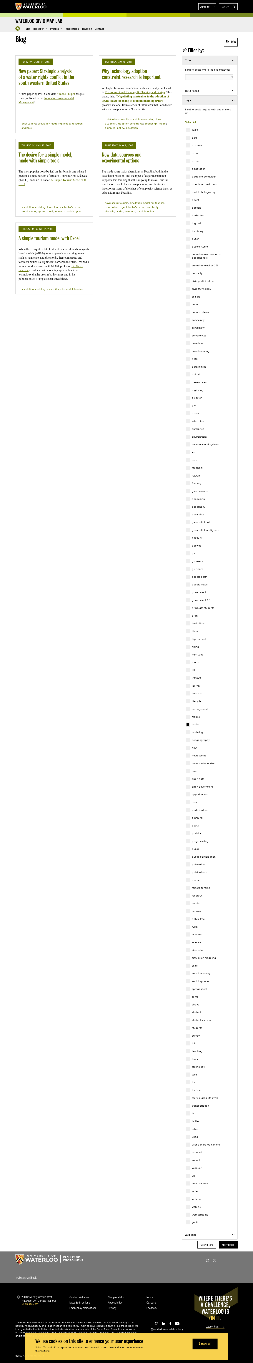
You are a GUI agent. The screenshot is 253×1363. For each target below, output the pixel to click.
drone (195, 413)
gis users (197, 561)
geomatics (198, 514)
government (199, 592)
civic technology (201, 288)
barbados (198, 215)
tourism (196, 1090)
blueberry (197, 231)
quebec (196, 880)
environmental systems (205, 444)
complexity (198, 327)
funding (196, 483)
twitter (195, 1121)
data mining (199, 366)
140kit (195, 129)
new (194, 747)
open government (202, 786)
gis (194, 553)
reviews (196, 911)
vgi (194, 1175)
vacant (196, 1160)
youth (195, 1222)
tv (193, 1113)
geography (198, 506)
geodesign (198, 498)
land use (197, 693)
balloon (196, 207)
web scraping (200, 1214)
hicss (195, 631)
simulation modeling (204, 957)
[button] (207, 7)
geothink (197, 537)
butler (195, 238)
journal (196, 685)
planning (197, 817)
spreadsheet (199, 988)
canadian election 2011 (205, 265)
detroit (196, 374)
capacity (197, 273)
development (199, 382)
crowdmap (198, 343)
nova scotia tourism (203, 763)
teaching (197, 1051)
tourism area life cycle (205, 1097)
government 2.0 (201, 600)
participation (199, 809)
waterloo (197, 1199)
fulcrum (196, 475)
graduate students (203, 607)
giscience (197, 568)
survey (196, 1035)
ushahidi (197, 1152)
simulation (198, 950)
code (195, 304)
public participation (204, 856)
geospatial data (201, 522)
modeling (197, 732)
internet (196, 677)
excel (195, 460)
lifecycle (196, 701)
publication (198, 864)
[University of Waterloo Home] (31, 6)
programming (200, 841)
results (196, 903)
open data (198, 778)
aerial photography (203, 192)
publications (199, 872)
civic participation (203, 281)
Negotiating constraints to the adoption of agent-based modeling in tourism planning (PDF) (135, 98)
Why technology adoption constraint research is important (131, 74)
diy (194, 405)
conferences (199, 335)
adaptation (198, 168)
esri (194, 452)
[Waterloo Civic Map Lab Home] (17, 28)
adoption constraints (204, 184)
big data (197, 223)
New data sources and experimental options (122, 157)
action (195, 153)
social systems (200, 981)
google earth (199, 576)
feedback (197, 467)
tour (194, 1082)
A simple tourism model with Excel (49, 238)
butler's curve (200, 246)
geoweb (197, 545)
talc (194, 1043)
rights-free (198, 918)
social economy (201, 973)
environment (199, 436)
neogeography (201, 739)
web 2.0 (196, 1206)
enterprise (198, 428)
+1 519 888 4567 (30, 1304)
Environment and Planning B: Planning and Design (135, 92)
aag (194, 137)
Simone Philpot (66, 94)
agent (195, 199)
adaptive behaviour (204, 176)
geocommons (200, 491)
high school (199, 638)
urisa (195, 1136)
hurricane (197, 654)
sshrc (195, 996)
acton (195, 161)
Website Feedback (26, 1277)
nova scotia (199, 755)
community (198, 319)
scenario (197, 934)
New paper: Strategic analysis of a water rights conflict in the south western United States (46, 77)
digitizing (197, 390)
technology (198, 1066)
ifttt (194, 670)
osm (194, 802)
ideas (195, 662)
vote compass (200, 1183)
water (195, 1191)
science (196, 942)
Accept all (205, 1344)
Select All (190, 122)
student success (201, 1020)
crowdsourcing (200, 351)
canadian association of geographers (206, 256)
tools (194, 1074)
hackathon (198, 623)
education (198, 421)
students (197, 1027)
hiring (195, 646)
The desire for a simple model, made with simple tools (45, 157)
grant (195, 615)
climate (196, 296)
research (197, 895)
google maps (200, 584)
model (195, 724)
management (200, 709)
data (195, 358)
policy (195, 825)
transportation (200, 1105)
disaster (197, 397)
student (196, 1012)
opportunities (200, 794)
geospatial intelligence (205, 530)
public (195, 848)
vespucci (197, 1167)
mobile (196, 716)
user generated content (206, 1144)
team (195, 1058)
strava (195, 1004)
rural (194, 926)
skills (195, 965)
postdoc (197, 833)
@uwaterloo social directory (167, 1329)
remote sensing (201, 887)
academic (198, 145)
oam (194, 771)
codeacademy (200, 312)
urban (195, 1129)
